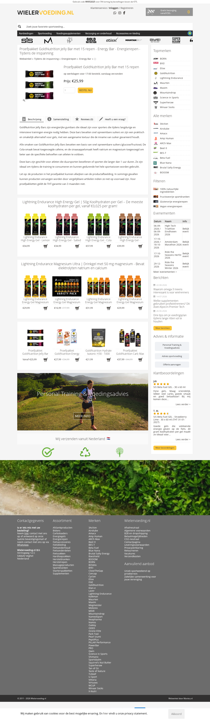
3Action (164, 123)
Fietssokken (59, 553)
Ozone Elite (95, 630)
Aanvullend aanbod (139, 563)
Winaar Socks (167, 107)
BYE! (162, 63)
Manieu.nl (188, 698)
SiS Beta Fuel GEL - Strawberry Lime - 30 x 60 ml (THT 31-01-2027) (170, 419)
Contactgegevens (30, 520)
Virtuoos (93, 682)
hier (26, 533)
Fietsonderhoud (61, 547)
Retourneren (131, 550)
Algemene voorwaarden (137, 530)
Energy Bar (85, 58)
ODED (92, 628)
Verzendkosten (132, 556)
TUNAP (92, 674)
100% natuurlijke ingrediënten (169, 190)
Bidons (56, 530)
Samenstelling (61, 119)
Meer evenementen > (165, 271)
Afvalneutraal (131, 527)
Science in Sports (169, 97)
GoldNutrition (167, 73)
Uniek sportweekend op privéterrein (137, 572)
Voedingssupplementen (68, 33)
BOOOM (164, 172)
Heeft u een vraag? (115, 119)
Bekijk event (186, 230)
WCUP (92, 685)
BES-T (163, 152)
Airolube (164, 128)
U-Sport (93, 676)
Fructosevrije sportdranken (175, 196)
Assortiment (62, 520)
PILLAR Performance (100, 642)
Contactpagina (132, 542)
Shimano (93, 656)
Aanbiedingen (26, 33)
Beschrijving (34, 119)
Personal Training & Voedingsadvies (172, 346)
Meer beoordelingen (165, 447)
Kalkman (93, 596)
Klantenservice (99, 8)
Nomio (92, 622)
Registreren (127, 8)
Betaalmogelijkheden (135, 536)
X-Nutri (92, 691)
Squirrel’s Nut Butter (100, 662)
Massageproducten (63, 565)
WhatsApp (23, 544)
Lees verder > (183, 404)
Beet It (163, 148)
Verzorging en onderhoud (98, 33)
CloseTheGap (96, 570)
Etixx (162, 68)
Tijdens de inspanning (46, 58)
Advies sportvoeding (172, 356)
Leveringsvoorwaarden (136, 544)
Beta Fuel (165, 157)
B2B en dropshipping (136, 533)
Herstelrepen (60, 562)
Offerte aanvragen (172, 364)
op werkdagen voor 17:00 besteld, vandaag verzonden (93, 73)
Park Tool (94, 633)
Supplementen (61, 573)
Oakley (92, 625)
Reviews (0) (87, 119)
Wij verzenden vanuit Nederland (81, 438)
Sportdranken (60, 567)
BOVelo (92, 565)
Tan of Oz (94, 668)
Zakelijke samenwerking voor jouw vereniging (140, 578)
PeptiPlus (94, 639)
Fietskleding (59, 544)
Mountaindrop (168, 92)
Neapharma (95, 619)
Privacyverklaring (133, 547)
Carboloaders (60, 533)
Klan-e (92, 588)
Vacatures (129, 553)
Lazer (91, 590)
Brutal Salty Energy (170, 167)
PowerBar (94, 645)
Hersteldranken (61, 559)
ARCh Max (165, 143)
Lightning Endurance (171, 78)
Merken (94, 520)
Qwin (91, 651)
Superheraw (166, 102)
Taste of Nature (97, 671)
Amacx (163, 133)
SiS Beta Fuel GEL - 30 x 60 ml (169, 387)
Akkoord (176, 714)
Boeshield (94, 556)
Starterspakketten (62, 570)
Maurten (164, 82)
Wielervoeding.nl (137, 520)
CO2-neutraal (131, 539)
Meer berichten (163, 328)
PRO (91, 648)
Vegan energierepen (171, 206)
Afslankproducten (62, 527)
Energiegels (59, 536)
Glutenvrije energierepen (174, 201)
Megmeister (95, 605)
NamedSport (96, 616)
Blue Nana (165, 162)
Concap (93, 573)
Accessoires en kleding (128, 33)
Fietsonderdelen (62, 550)
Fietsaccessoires (62, 542)
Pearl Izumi (95, 636)
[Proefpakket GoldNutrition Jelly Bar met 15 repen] (39, 85)
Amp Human (167, 138)
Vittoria (92, 679)
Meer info (82, 416)
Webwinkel (26, 58)
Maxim (163, 87)
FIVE (91, 582)
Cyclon (92, 576)
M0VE (92, 610)
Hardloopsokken (62, 556)
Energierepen (69, 58)
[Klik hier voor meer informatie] (48, 452)
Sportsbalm (95, 659)
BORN (163, 58)
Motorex (93, 608)
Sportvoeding (45, 33)
